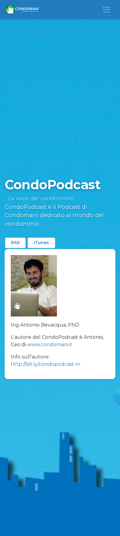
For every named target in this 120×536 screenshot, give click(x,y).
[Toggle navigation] (106, 9)
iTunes (41, 242)
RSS (15, 242)
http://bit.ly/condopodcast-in (45, 364)
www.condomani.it (49, 344)
